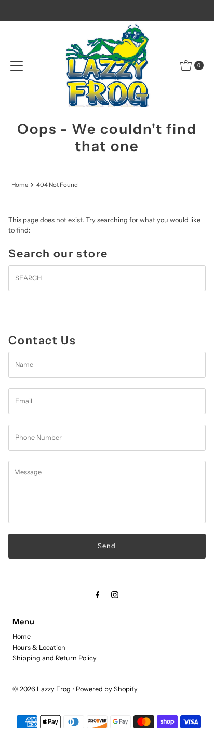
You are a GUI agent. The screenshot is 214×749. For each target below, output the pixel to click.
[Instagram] (114, 595)
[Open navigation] (17, 65)
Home (19, 184)
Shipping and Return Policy (54, 658)
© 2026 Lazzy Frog (41, 689)
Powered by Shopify (107, 689)
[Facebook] (98, 595)
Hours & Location (38, 647)
